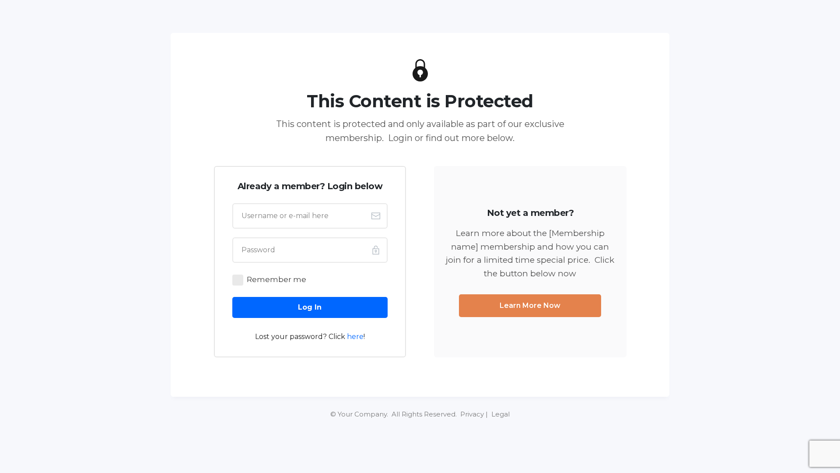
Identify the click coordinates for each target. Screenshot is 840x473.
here (355, 336)
